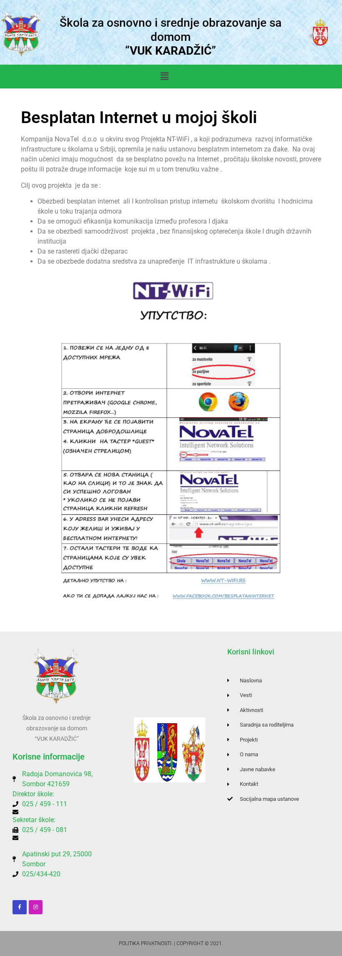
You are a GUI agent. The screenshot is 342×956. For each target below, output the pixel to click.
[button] (164, 76)
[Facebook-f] (20, 907)
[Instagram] (36, 907)
